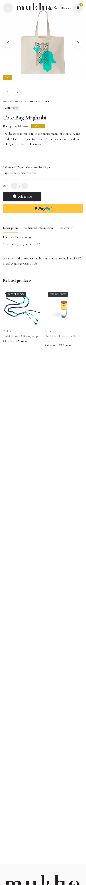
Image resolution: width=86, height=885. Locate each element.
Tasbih (7, 331)
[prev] (7, 92)
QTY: (5, 185)
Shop (6, 101)
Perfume (49, 331)
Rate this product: (14, 268)
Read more (9, 345)
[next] (17, 92)
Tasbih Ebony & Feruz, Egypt (21, 336)
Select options (53, 349)
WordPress (31, 172)
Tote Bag (18, 101)
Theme (20, 172)
